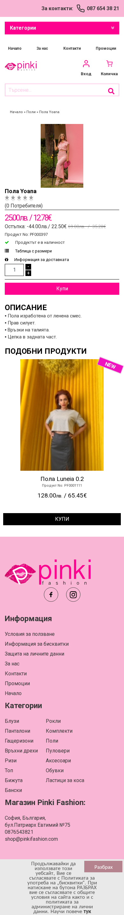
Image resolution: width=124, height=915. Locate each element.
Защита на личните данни (34, 654)
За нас (42, 48)
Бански (13, 790)
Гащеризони (19, 741)
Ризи (11, 761)
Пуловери (58, 751)
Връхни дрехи (21, 751)
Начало (15, 48)
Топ (9, 770)
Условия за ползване (30, 634)
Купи (62, 289)
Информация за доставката (41, 259)
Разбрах (103, 866)
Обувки (55, 770)
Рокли (53, 721)
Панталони (17, 731)
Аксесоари (58, 761)
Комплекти (59, 731)
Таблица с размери (33, 251)
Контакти (72, 48)
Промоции (106, 48)
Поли (52, 741)
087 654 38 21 (103, 8)
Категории (23, 28)
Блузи (12, 721)
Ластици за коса (65, 780)
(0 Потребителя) (24, 206)
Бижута (14, 780)
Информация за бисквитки (37, 644)
